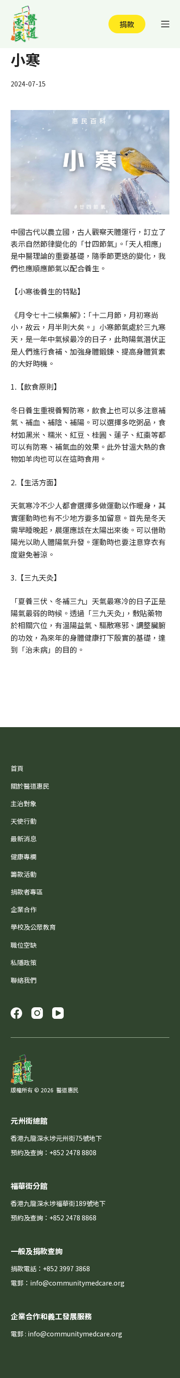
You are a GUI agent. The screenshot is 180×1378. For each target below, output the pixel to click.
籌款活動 (23, 874)
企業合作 (23, 909)
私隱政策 (23, 962)
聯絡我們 (23, 980)
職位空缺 (23, 945)
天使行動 (23, 821)
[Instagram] (37, 1013)
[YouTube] (58, 1013)
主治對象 (23, 803)
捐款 (127, 24)
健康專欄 (23, 856)
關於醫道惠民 (30, 786)
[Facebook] (16, 1013)
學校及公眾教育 (33, 927)
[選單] (165, 24)
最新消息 (23, 838)
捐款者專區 (27, 892)
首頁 (17, 768)
